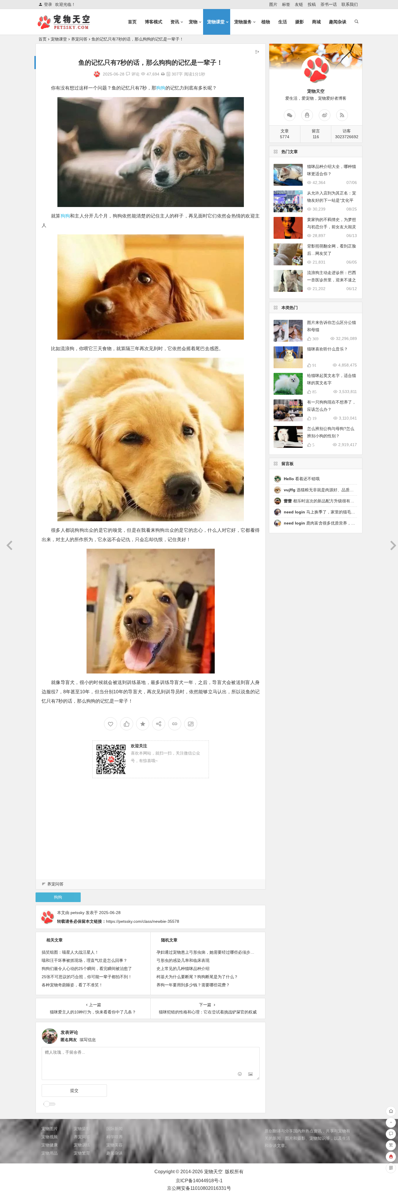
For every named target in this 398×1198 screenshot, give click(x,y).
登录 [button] (48, 4)
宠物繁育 (82, 1153)
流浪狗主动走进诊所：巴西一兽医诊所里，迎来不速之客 (331, 280)
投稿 (312, 4)
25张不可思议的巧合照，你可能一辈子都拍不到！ (87, 976)
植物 (265, 21)
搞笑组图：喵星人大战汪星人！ (70, 952)
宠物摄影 (82, 1128)
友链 (299, 4)
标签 (286, 4)
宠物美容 (114, 1145)
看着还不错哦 (302, 478)
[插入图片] (250, 1075)
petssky (77, 912)
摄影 (299, 21)
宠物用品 (49, 1153)
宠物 (193, 21)
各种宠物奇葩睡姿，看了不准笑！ (72, 985)
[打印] (163, 74)
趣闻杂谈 (337, 21)
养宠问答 (79, 39)
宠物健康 (49, 1145)
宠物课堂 (216, 21)
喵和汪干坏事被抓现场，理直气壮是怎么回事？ (84, 960)
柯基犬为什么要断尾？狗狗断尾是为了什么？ (197, 976)
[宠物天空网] (69, 27)
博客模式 (153, 21)
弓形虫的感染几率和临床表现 (182, 960)
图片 (273, 4)
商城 (316, 21)
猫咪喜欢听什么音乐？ (327, 349)
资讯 (174, 21)
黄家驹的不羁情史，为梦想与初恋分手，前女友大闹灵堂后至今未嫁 (331, 226)
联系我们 (349, 4)
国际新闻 (114, 1128)
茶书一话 (328, 4)
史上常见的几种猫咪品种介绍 (182, 968)
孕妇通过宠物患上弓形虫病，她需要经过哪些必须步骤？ (207, 952)
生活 (282, 21)
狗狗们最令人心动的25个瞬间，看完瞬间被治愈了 (87, 968)
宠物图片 (49, 1128)
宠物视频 (49, 1136)
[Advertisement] (150, 836)
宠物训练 (82, 1145)
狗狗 (160, 87)
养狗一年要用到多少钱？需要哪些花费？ (193, 985)
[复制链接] (174, 723)
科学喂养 (114, 1136)
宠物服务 (243, 21)
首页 (132, 21)
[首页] (391, 1111)
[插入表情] (240, 1075)
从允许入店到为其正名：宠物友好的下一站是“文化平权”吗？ (331, 200)
